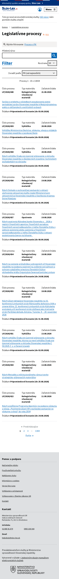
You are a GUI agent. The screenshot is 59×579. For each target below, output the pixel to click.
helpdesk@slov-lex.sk (11, 538)
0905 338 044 (29, 529)
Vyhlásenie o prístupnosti (12, 491)
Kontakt (5, 501)
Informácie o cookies (10, 480)
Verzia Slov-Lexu (8, 486)
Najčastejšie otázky (10, 465)
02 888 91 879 (7, 529)
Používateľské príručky (11, 470)
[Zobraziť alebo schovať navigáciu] (39, 9)
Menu (49, 9)
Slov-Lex (36, 3)
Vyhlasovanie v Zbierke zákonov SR (16, 496)
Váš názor (44, 17)
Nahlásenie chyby (9, 475)
